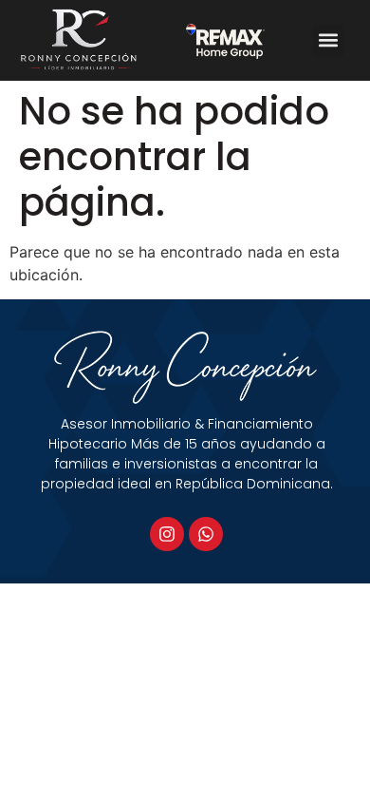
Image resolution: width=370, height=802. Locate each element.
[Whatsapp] (206, 534)
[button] (328, 40)
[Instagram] (167, 534)
